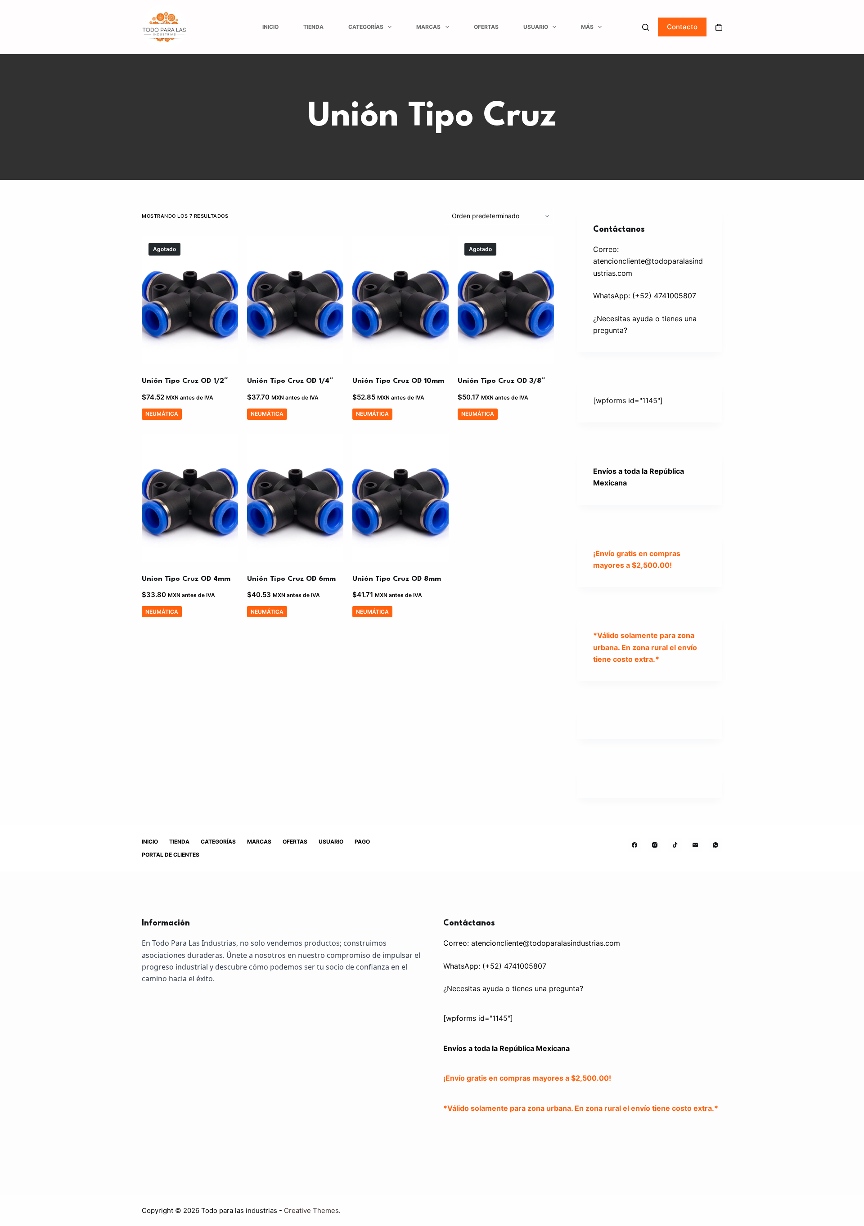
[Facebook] (634, 845)
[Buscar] (645, 27)
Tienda (313, 26)
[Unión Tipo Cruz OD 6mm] (295, 498)
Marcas (428, 26)
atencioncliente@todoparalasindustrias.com (545, 943)
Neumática (161, 413)
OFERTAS (486, 26)
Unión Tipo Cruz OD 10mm (398, 381)
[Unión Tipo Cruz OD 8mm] (400, 498)
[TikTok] (675, 845)
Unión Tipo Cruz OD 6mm (291, 579)
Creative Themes (311, 1210)
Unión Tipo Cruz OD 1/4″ (290, 381)
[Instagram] (655, 845)
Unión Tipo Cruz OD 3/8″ (501, 381)
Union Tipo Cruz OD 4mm (186, 579)
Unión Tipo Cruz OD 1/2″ (185, 381)
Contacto (682, 26)
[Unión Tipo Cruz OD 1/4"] (295, 300)
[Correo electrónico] (695, 845)
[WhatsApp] (715, 845)
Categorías (365, 26)
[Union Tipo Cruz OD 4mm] (190, 498)
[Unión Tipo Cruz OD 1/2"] (190, 300)
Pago (362, 841)
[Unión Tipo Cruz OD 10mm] (400, 300)
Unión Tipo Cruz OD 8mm (396, 579)
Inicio (270, 26)
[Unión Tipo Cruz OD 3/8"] (506, 300)
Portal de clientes (170, 854)
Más (587, 26)
